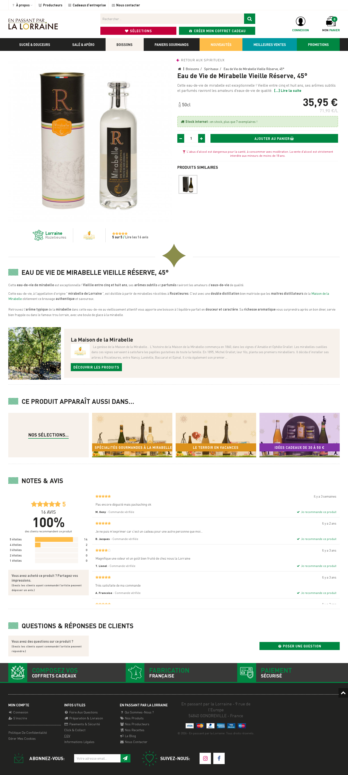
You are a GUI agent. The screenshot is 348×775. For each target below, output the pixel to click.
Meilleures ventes (270, 44)
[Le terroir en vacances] (216, 435)
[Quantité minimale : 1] (180, 138)
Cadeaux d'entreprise (89, 5)
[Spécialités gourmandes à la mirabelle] (132, 435)
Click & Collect (74, 730)
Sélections (140, 31)
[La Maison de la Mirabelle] (86, 235)
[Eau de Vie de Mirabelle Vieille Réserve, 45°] (90, 140)
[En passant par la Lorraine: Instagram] (205, 758)
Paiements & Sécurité (84, 724)
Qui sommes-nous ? (139, 712)
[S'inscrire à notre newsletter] (125, 758)
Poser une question (301, 646)
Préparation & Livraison (85, 718)
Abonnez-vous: (47, 758)
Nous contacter (128, 5)
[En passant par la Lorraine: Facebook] (219, 758)
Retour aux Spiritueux (202, 60)
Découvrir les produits (96, 367)
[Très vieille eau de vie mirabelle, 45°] (187, 184)
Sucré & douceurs (34, 44)
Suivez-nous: (175, 758)
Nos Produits (134, 718)
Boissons (124, 44)
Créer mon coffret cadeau (219, 31)
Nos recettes (134, 730)
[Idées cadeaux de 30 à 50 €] (299, 435)
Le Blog (130, 736)
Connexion (20, 712)
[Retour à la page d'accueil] (33, 24)
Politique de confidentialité (27, 732)
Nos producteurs (136, 724)
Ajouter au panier (272, 138)
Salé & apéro (83, 44)
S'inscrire (20, 718)
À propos (22, 5)
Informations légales (79, 741)
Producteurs (52, 5)
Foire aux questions (83, 712)
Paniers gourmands (172, 44)
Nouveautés (221, 44)
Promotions (318, 44)
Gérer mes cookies (22, 738)
